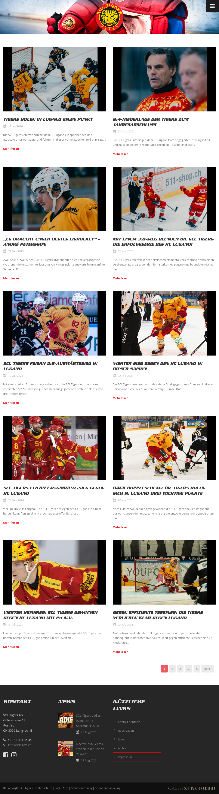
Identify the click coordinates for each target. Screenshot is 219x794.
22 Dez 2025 (16, 251)
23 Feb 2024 (125, 624)
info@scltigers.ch (19, 745)
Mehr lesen (11, 148)
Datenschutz (44, 788)
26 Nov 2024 (125, 500)
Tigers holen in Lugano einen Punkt (47, 119)
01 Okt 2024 (15, 624)
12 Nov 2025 (125, 251)
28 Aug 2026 (88, 732)
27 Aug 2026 (88, 760)
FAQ (57, 788)
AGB (65, 788)
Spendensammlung (107, 788)
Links (121, 739)
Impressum (125, 757)
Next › (208, 669)
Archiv (122, 748)
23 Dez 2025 (125, 131)
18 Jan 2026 (15, 126)
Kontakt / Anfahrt (129, 722)
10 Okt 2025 (15, 376)
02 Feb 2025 (125, 376)
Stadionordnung (81, 788)
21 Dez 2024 (16, 500)
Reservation (126, 730)
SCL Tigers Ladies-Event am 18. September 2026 (89, 720)
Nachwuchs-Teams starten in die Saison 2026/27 (90, 749)
